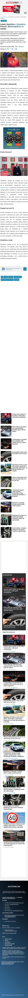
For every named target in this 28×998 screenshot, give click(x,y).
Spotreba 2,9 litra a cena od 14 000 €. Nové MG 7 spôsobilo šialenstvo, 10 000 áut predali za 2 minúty (19, 468)
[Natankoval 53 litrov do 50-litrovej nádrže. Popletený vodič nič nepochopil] (6, 524)
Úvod (1, 17)
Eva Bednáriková (14, 687)
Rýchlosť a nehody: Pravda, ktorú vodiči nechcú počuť (18, 504)
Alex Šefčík (13, 594)
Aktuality (5, 17)
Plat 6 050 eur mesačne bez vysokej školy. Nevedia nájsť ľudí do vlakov (19, 429)
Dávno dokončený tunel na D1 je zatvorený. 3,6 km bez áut (19, 479)
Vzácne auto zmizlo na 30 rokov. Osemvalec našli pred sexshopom (19, 415)
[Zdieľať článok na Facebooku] (8, 49)
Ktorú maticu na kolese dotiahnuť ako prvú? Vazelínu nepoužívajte (19, 529)
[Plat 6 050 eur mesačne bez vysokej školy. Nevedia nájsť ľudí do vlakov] (6, 436)
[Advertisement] (14, 348)
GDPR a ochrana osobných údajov (9, 933)
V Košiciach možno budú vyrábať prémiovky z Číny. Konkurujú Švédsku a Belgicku (18, 493)
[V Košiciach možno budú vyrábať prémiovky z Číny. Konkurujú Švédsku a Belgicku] (6, 499)
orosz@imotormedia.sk (14, 904)
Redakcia (21, 46)
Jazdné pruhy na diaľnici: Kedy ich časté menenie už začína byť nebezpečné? (14, 843)
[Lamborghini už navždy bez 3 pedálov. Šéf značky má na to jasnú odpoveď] (6, 448)
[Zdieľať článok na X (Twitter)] (10, 49)
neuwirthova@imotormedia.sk (11, 930)
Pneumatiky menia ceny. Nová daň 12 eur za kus (19, 452)
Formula (11, 277)
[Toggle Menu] (25, 13)
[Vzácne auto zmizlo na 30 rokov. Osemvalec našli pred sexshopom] (6, 423)
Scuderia (17, 279)
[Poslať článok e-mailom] (16, 49)
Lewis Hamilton (17, 277)
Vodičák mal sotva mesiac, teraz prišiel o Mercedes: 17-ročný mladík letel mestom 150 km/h (14, 825)
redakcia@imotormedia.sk (18, 910)
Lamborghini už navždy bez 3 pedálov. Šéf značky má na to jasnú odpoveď (19, 442)
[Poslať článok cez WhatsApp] (14, 49)
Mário (12, 723)
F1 (2, 277)
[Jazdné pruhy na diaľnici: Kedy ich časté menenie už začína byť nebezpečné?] (14, 841)
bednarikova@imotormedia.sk (18, 902)
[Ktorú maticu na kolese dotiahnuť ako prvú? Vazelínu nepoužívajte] (6, 537)
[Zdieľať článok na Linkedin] (12, 49)
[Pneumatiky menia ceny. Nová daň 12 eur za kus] (6, 461)
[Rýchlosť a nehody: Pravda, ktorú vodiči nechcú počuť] (6, 511)
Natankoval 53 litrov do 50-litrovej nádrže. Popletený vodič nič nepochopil (19, 518)
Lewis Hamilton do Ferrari (7, 279)
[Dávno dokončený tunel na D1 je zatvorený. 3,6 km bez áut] (6, 486)
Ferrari (5, 277)
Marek (12, 774)
